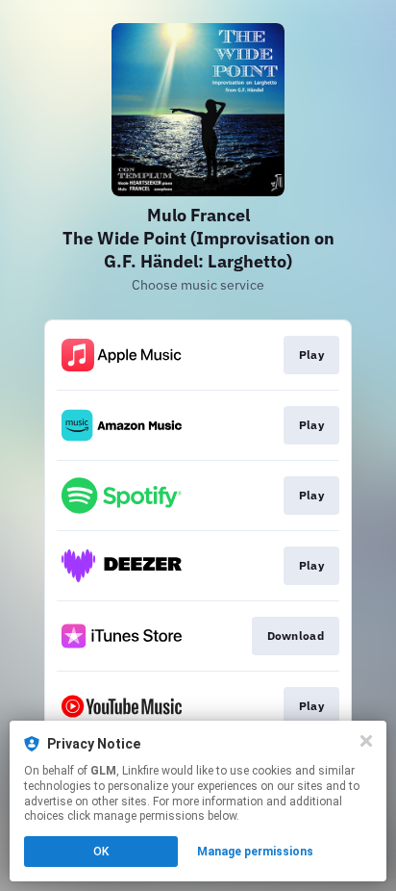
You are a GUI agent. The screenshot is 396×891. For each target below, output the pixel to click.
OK (101, 851)
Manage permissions (255, 851)
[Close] (366, 741)
